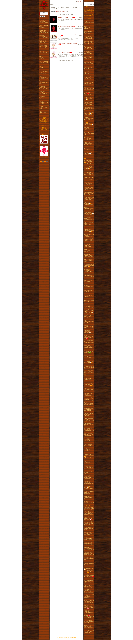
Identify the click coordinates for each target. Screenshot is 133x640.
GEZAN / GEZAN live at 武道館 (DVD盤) (88, 141)
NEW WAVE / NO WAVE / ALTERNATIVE (44, 35)
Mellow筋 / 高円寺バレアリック (43, 26)
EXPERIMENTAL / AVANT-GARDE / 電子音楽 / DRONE (43, 79)
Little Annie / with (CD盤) (89, 276)
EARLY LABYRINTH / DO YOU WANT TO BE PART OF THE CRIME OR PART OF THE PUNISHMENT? (89, 491)
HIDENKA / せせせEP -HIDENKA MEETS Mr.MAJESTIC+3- (88, 414)
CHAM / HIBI (87, 274)
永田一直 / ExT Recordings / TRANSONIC (43, 88)
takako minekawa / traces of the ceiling (88, 364)
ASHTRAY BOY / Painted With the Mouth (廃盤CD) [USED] (88, 518)
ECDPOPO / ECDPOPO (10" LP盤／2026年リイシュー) (88, 98)
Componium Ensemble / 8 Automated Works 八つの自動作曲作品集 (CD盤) (89, 367)
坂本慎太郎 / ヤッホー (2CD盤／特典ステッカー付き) (89, 337)
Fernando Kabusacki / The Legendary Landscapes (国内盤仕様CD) (89, 265)
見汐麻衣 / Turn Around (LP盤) (88, 223)
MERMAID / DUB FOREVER (88, 168)
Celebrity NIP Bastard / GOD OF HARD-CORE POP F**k (88, 355)
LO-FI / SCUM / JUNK (44, 95)
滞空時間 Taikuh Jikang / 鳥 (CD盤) (89, 349)
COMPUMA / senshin (88, 239)
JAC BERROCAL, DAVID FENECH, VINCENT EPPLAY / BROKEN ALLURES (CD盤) (88, 280)
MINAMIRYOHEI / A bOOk (88, 436)
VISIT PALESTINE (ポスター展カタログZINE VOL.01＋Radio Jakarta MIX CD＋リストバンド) (89, 432)
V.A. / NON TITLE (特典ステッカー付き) (89, 362)
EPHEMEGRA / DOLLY (89, 417)
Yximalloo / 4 (87, 449)
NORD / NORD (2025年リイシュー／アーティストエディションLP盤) (88, 258)
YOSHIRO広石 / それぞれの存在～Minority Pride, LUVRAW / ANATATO (89, 480)
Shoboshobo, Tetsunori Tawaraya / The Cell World (88, 50)
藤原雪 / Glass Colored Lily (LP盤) (88, 419)
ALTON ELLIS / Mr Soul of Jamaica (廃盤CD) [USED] (89, 618)
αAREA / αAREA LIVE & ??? (89, 421)
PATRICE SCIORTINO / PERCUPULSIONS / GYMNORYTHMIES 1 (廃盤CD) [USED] (89, 562)
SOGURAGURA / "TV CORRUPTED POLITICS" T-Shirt (88, 86)
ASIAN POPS (42, 60)
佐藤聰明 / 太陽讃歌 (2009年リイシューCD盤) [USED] (88, 608)
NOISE (41, 76)
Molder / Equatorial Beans (89, 197)
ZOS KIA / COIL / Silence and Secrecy (89, 285)
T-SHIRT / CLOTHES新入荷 (43, 23)
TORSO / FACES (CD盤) (89, 342)
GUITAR (41, 66)
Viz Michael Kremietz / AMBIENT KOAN (88, 378)
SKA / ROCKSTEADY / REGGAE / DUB (43, 63)
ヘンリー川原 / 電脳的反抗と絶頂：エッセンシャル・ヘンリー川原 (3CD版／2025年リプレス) (89, 372)
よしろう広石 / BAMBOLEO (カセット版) (89, 477)
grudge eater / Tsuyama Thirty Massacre (88, 155)
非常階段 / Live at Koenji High (89, 134)
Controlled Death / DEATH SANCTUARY (88, 170)
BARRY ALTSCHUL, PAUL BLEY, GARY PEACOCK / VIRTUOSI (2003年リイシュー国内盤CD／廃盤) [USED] (89, 593)
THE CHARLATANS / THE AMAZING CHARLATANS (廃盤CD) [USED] (88, 535)
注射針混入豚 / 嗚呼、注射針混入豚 (88, 136)
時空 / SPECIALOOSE (44, 102)
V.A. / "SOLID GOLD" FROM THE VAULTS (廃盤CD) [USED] (89, 621)
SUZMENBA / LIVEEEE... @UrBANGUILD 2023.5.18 (89, 501)
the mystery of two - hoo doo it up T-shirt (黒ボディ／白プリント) (88, 144)
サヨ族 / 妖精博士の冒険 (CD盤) (88, 21)
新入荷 (41, 19)
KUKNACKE (42, 85)
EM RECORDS (42, 91)
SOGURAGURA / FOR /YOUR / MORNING (88, 83)
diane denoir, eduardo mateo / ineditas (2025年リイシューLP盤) (89, 234)
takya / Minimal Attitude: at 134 (89, 23)
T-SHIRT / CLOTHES (43, 107)
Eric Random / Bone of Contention (88, 325)
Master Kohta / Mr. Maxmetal (87, 26)
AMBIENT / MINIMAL (44, 65)
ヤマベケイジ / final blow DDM (88, 472)
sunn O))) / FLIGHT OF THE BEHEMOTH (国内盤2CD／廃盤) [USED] (89, 575)
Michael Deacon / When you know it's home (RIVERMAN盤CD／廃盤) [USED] (89, 528)
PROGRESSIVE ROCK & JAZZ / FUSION (43, 39)
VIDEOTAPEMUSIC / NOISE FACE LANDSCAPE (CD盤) (88, 165)
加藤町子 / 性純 (88, 224)
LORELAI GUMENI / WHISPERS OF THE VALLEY (88, 200)
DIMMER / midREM (88, 255)
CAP (41, 108)
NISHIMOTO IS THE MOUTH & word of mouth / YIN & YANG (89, 206)
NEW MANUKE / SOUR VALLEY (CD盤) (89, 345)
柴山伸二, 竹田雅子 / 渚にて (89, 241)
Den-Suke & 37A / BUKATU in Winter (87, 458)
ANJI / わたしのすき (88, 128)
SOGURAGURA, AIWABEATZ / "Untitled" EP (88, 80)
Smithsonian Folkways (44, 48)
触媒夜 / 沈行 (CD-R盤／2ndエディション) (88, 213)
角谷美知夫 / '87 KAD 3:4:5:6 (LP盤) (88, 332)
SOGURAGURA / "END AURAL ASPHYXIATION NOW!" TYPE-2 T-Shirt (89, 90)
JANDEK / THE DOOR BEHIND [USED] (88, 524)
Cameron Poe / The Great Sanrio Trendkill (88, 95)
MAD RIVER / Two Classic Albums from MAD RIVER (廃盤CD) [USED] (88, 567)
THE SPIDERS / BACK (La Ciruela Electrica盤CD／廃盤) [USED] (89, 549)
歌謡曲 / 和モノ (43, 58)
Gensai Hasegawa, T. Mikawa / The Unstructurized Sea (89, 185)
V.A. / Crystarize (87, 438)
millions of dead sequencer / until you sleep (89, 231)
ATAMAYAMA (42, 98)
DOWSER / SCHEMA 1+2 (88, 178)
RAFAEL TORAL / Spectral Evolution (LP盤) (88, 237)
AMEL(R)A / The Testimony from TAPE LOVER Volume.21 (88, 453)
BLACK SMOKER (43, 92)
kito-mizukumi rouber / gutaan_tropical (88, 401)
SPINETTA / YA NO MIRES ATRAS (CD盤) (65, 26)
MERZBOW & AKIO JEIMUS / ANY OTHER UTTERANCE (88, 296)
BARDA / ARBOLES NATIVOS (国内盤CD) (88, 38)
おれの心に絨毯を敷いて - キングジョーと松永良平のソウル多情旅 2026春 (89, 174)
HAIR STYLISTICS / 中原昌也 (43, 83)
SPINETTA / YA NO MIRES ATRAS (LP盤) (65, 17)
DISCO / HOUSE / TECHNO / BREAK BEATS (44, 32)
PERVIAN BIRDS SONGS (87, 487)
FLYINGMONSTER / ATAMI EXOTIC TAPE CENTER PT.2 (88, 57)
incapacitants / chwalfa (88, 275)
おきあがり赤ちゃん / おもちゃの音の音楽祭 (88, 445)
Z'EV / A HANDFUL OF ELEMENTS (88, 287)
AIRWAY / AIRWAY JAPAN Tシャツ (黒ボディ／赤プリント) (89, 112)
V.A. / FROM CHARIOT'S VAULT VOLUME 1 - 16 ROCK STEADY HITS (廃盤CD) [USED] (88, 626)
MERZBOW (42, 81)
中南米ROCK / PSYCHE (44, 43)
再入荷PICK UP (43, 20)
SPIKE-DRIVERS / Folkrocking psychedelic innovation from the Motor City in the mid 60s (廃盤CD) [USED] (88, 545)
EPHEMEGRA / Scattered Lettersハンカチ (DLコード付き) (89, 71)
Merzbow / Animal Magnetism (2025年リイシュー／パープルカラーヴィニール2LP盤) (88, 304)
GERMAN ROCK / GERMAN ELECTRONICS (44, 74)
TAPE (41, 113)
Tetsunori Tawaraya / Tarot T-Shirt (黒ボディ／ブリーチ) (89, 45)
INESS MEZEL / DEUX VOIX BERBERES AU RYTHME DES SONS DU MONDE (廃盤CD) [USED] (89, 514)
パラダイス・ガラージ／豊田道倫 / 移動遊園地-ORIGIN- (88, 319)
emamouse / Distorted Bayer (88, 461)
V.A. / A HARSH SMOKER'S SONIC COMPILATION (87, 442)
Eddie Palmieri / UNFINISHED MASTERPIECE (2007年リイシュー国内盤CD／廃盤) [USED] (89, 613)
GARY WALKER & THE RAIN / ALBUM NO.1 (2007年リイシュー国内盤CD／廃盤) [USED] (89, 587)
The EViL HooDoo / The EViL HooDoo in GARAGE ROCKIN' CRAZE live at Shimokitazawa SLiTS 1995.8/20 (89, 194)
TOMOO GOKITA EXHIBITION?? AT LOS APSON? (88, 484)
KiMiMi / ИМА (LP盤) (89, 187)
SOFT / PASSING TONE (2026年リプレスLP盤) (89, 215)
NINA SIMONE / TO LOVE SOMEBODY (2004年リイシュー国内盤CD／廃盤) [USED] (89, 603)
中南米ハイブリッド (43, 41)
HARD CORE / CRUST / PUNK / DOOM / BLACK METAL (44, 71)
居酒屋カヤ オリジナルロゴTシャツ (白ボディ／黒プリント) (89, 131)
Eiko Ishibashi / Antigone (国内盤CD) (88, 352)
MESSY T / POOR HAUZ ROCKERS (87, 124)
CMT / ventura (87, 270)
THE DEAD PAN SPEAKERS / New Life (88, 139)
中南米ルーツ (42, 42)
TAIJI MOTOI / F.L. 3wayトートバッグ (89, 148)
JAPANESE (42, 57)
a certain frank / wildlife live (88, 341)
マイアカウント (80, 1)
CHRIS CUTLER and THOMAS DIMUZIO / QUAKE (88, 248)
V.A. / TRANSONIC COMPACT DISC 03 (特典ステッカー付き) (89, 384)
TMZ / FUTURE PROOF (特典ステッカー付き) (89, 220)
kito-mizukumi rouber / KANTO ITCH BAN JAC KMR (88, 424)
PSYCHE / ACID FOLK (44, 36)
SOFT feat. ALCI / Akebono (87, 218)
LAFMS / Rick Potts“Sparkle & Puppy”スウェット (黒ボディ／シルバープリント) (89, 151)
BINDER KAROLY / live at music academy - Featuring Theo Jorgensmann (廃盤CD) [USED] (89, 509)
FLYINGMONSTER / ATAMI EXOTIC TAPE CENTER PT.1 (88, 53)
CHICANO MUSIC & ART (43, 56)
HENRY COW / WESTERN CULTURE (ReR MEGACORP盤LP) (88, 396)
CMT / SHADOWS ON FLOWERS (88, 272)
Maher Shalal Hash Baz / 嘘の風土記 (88, 268)
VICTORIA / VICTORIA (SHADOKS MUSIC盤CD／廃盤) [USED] (89, 631)
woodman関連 (42, 86)
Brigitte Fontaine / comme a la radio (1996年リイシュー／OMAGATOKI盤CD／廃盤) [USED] (89, 557)
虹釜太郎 (41, 101)
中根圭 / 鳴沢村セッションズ (88, 93)
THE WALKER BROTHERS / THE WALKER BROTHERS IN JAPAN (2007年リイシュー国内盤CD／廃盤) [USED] (88, 581)
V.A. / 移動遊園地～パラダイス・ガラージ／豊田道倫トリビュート (89, 315)
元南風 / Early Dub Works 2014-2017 (89, 322)
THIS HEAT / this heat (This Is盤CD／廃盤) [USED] (88, 571)
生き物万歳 (42, 51)
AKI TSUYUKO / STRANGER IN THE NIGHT (88, 31)
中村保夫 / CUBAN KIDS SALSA (88, 105)
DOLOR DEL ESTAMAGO (42, 97)
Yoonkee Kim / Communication (87, 463)
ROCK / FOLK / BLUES (44, 37)
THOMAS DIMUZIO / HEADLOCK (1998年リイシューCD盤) (88, 244)
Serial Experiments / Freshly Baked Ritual (88, 229)
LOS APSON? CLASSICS (42, 28)
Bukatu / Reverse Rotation (89, 455)
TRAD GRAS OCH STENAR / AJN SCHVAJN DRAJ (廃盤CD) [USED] (89, 539)
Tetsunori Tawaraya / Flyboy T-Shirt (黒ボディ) (88, 48)
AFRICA (41, 50)
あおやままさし (43, 68)
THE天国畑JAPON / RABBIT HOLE (88, 330)
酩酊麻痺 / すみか (88, 375)
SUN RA (41, 53)
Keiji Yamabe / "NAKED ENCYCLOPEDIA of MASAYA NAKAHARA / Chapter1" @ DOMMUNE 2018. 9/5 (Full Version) (88, 468)
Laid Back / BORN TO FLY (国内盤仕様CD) (88, 36)
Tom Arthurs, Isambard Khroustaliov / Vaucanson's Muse (88, 404)
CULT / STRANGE (43, 93)
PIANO (41, 67)
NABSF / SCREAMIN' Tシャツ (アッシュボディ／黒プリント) (89, 108)
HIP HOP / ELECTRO (44, 61)
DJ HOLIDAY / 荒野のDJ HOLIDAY (88, 127)
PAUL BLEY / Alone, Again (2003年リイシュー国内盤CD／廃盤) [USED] (89, 553)
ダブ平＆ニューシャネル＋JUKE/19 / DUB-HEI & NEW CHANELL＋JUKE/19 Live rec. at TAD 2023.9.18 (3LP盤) (89, 62)
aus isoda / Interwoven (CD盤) (88, 261)
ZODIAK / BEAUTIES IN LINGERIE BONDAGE (88, 408)
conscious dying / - (88, 439)
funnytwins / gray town (89, 225)
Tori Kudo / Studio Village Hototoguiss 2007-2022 (89, 447)
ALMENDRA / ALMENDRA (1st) (64, 52)
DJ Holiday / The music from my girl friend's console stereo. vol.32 (89, 209)
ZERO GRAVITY (43, 90)
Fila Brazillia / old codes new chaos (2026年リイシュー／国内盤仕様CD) (88, 160)
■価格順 (63, 11)
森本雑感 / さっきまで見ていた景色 (88, 203)
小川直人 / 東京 (88, 312)
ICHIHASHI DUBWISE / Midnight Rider (89, 399)
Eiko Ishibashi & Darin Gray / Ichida (88, 390)
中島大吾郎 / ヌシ (88, 33)
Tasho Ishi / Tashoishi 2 (89, 307)
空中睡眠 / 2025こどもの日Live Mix (88, 189)
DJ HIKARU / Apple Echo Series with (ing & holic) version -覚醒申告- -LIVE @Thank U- (88, 75)
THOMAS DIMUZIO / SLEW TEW (88, 251)
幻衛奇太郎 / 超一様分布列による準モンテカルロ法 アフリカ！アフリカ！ (88, 120)
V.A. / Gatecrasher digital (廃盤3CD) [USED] (88, 532)
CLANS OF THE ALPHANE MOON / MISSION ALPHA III (88, 411)
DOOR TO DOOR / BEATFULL (88, 28)
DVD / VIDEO (42, 105)
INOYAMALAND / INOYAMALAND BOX (88, 347)
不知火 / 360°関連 (43, 100)
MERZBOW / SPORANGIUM (87, 293)
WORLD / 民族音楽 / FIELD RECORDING (43, 46)
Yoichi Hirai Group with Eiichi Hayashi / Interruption (88, 327)
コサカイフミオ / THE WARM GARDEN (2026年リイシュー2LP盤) (89, 181)
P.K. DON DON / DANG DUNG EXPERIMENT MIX (89, 359)
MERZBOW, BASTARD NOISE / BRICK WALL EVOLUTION (88, 290)
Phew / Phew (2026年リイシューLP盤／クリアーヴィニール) (88, 67)
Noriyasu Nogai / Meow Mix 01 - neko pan (88, 103)
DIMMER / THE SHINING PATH (87, 254)
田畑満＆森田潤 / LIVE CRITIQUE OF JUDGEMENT (88, 116)
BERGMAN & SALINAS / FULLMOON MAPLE (89, 393)
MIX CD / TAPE (43, 30)
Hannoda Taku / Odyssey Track (88, 498)
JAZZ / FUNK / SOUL (44, 52)
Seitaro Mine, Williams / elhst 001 (88, 335)
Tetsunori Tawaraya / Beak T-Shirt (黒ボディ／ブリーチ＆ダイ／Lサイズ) (89, 41)
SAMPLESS (42, 103)
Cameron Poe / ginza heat (89, 157)
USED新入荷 (42, 21)
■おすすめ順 (59, 11)
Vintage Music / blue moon (44, 47)
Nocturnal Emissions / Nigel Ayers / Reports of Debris (88, 381)
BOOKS (41, 106)
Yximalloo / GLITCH (88, 450)
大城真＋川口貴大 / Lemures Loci (88, 388)
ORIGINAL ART (43, 112)
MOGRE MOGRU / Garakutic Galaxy (88, 496)
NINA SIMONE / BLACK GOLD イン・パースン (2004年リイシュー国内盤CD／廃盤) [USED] (89, 598)
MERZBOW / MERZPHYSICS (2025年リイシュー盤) (89, 300)
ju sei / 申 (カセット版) (89, 101)
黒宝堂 (41, 111)
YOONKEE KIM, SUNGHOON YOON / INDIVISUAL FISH (88, 428)
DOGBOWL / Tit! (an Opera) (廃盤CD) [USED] (88, 522)
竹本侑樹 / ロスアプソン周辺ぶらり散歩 (88, 474)
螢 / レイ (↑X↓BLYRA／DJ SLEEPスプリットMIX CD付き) (89, 310)
